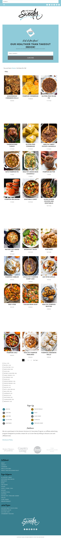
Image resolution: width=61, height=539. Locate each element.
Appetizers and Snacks (7, 479)
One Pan (8, 409)
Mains (3, 483)
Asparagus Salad (6, 510)
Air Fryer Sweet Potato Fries (9, 508)
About (3, 463)
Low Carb (8, 412)
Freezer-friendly (6, 501)
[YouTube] (56, 5)
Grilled (3, 497)
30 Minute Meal (5, 492)
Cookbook (4, 466)
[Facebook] (49, 5)
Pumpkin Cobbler (12, 277)
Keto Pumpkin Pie (12, 172)
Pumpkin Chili (12, 353)
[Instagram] (52, 5)
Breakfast (4, 481)
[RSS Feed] (59, 5)
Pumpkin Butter (49, 172)
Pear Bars (49, 249)
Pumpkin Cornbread (30, 96)
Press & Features (6, 468)
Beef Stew (12, 304)
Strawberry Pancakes (7, 513)
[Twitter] (54, 5)
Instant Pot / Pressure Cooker (10, 495)
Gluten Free (9, 419)
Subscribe (30, 58)
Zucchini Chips (5, 512)
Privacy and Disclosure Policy (10, 470)
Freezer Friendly (38, 409)
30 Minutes (37, 419)
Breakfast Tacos (30, 249)
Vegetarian (9, 423)
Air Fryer (3, 494)
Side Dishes (4, 484)
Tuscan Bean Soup (30, 304)
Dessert (3, 490)
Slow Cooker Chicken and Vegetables (49, 201)
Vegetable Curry (30, 199)
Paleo (35, 412)
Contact (3, 465)
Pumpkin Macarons (12, 199)
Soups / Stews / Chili (7, 488)
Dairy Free (8, 416)
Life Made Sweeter (30, 14)
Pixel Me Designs (40, 537)
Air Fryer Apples (49, 277)
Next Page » (35, 360)
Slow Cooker (37, 416)
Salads (3, 486)
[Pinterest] (47, 5)
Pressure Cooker (38, 423)
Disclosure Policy (7, 440)
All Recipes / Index (6, 477)
